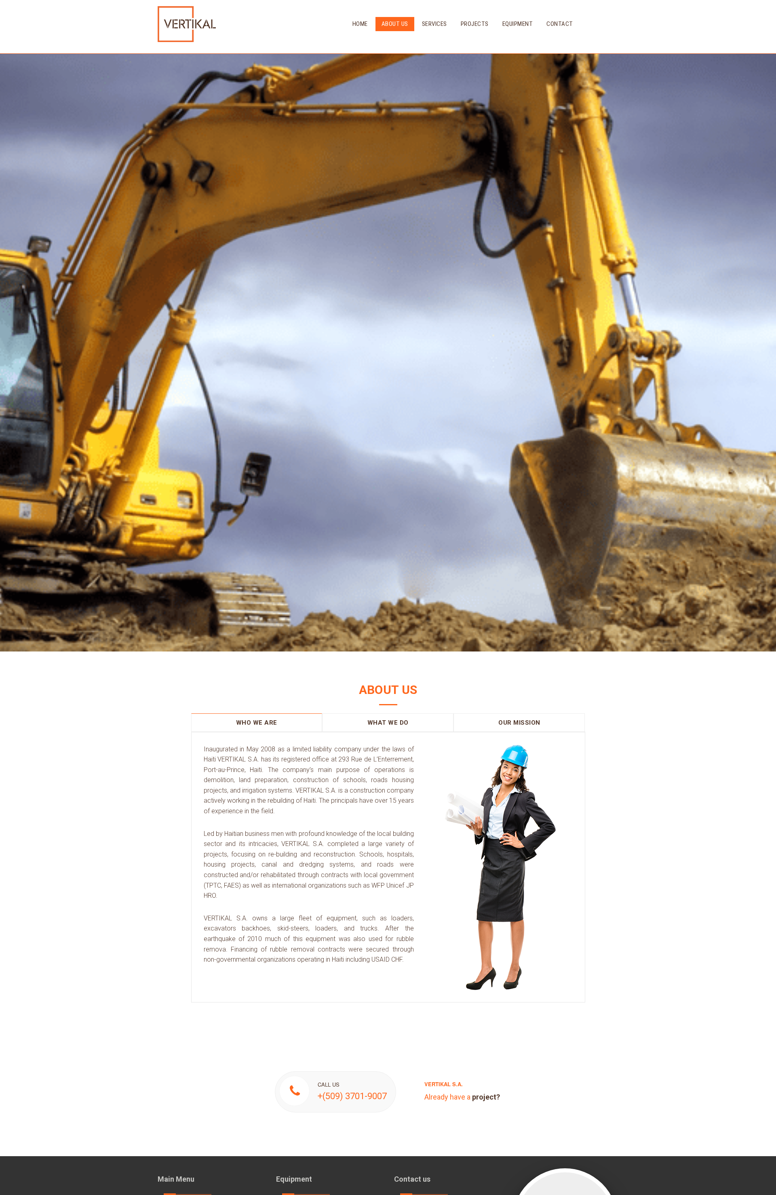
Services (434, 23)
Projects (475, 23)
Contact (559, 23)
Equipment (517, 23)
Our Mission (519, 722)
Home (360, 23)
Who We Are (256, 722)
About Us (395, 23)
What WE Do (388, 722)
